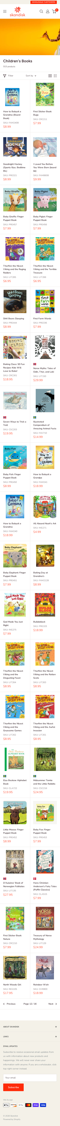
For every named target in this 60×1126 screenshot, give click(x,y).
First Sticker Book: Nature (12, 937)
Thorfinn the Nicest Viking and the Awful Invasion (44, 727)
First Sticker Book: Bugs (42, 113)
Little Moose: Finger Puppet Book (13, 831)
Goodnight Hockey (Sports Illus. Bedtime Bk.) (14, 167)
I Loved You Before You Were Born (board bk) (44, 167)
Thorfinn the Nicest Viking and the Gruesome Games (13, 727)
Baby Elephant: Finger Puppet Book (14, 574)
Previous (11, 1003)
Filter (10, 75)
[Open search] (41, 11)
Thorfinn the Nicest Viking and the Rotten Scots (44, 674)
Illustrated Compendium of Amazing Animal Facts (44, 425)
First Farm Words (42, 318)
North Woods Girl (12, 984)
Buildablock (39, 621)
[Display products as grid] (50, 75)
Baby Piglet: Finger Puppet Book (43, 218)
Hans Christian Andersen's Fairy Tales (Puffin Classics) (45, 886)
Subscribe (13, 1087)
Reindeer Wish (41, 984)
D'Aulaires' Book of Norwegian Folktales (13, 884)
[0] (54, 11)
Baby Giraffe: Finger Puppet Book (13, 218)
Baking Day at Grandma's (40, 574)
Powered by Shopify (11, 1119)
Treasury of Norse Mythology (42, 937)
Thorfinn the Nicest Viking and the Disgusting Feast (13, 674)
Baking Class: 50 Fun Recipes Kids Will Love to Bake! (14, 368)
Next (50, 1003)
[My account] (47, 11)
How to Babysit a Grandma (12, 525)
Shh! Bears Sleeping (13, 318)
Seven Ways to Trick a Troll (14, 423)
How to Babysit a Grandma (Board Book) (12, 115)
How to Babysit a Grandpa (42, 476)
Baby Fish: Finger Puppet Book (12, 476)
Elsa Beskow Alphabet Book (15, 782)
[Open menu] (4, 11)
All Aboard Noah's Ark (44, 523)
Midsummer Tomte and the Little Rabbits (44, 782)
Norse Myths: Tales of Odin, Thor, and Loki (44, 370)
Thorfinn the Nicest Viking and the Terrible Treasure (45, 269)
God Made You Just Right (13, 623)
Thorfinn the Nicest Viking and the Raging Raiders (14, 269)
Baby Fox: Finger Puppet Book (41, 831)
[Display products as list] (55, 75)
